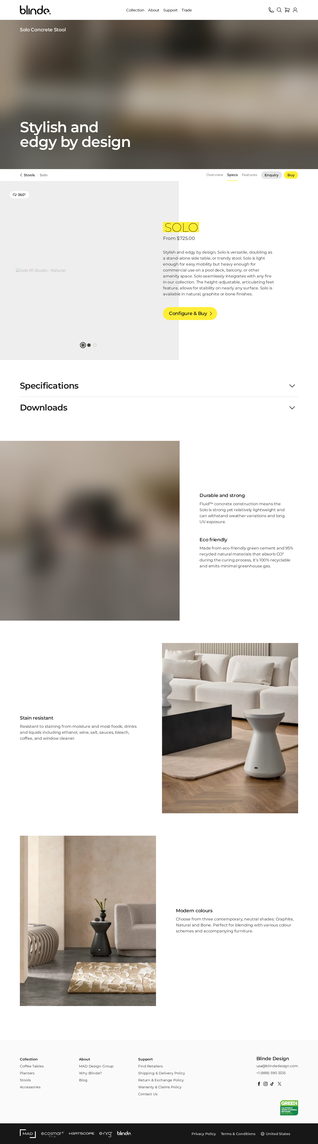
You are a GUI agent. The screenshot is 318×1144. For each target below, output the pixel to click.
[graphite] (89, 345)
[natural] (83, 345)
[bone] (95, 345)
